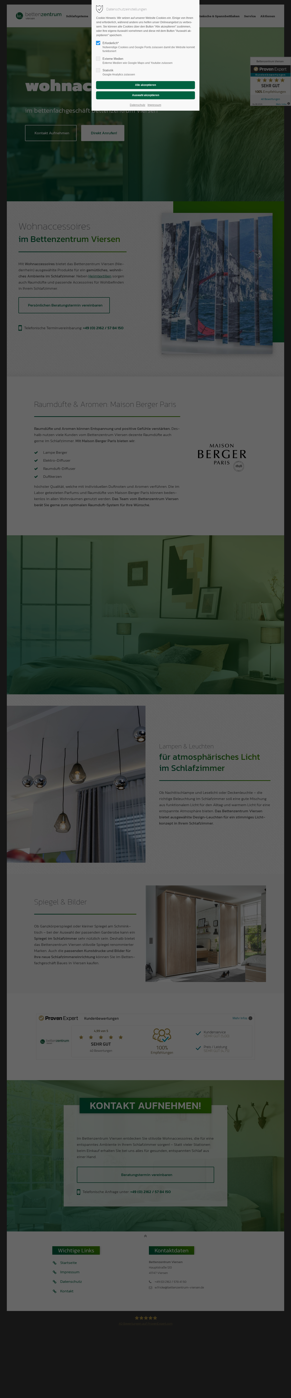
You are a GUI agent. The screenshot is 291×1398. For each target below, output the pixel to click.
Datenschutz (137, 105)
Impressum (154, 105)
